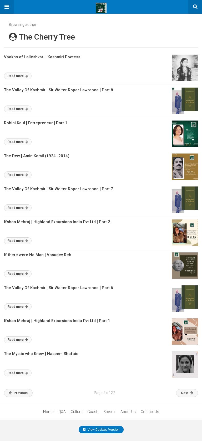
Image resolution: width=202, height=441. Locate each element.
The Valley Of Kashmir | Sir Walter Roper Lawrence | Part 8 (58, 90)
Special (109, 412)
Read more (16, 76)
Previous (21, 393)
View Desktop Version (103, 430)
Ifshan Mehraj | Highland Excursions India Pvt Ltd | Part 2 (57, 221)
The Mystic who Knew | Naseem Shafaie (41, 353)
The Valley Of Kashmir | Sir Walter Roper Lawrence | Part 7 (58, 188)
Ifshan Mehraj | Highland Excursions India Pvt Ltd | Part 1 (57, 320)
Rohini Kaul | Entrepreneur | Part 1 (35, 123)
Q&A (62, 412)
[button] (7, 7)
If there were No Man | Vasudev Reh (38, 254)
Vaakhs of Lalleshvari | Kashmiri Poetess (42, 57)
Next (184, 393)
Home (48, 412)
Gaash (92, 412)
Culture (76, 412)
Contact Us (150, 412)
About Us (128, 412)
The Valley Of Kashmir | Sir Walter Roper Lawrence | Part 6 (58, 287)
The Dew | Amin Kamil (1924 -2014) (36, 156)
